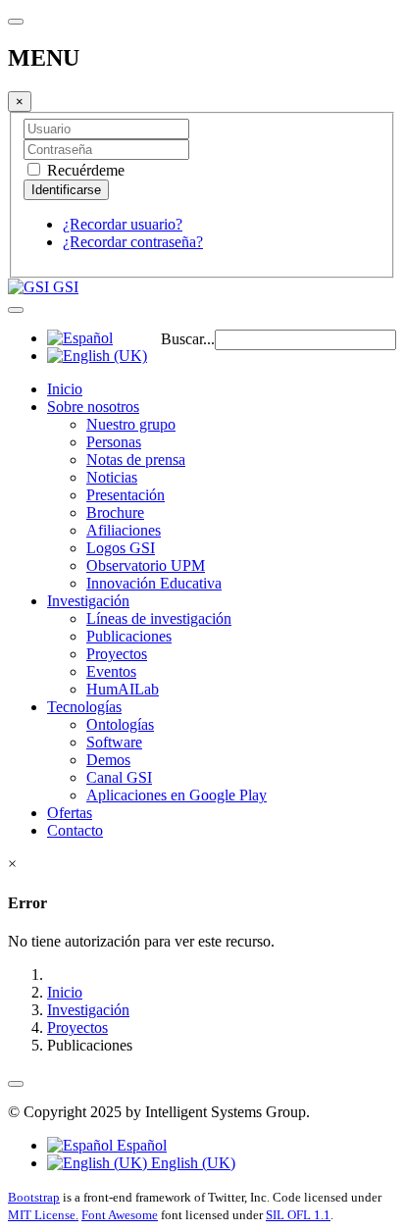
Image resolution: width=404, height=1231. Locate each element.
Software (114, 742)
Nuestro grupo (131, 424)
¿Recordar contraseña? (133, 241)
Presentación (125, 495)
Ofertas (69, 812)
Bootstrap (34, 1197)
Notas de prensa (135, 459)
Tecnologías (84, 706)
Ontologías (120, 724)
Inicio (64, 389)
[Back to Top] (16, 1084)
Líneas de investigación (158, 618)
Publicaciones (129, 636)
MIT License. (43, 1214)
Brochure (115, 512)
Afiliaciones (123, 530)
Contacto (75, 830)
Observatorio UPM (145, 565)
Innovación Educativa (154, 583)
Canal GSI (119, 777)
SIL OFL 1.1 (298, 1214)
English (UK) (191, 1162)
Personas (113, 442)
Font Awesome (119, 1214)
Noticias (111, 477)
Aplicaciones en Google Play (176, 795)
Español (140, 1145)
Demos (108, 759)
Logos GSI (120, 547)
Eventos (111, 671)
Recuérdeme (84, 170)
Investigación (88, 600)
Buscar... (188, 339)
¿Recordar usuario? (122, 224)
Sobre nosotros (93, 406)
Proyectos (116, 653)
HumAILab (122, 689)
